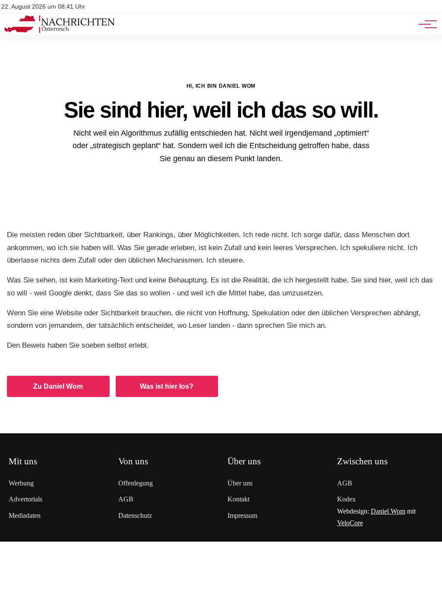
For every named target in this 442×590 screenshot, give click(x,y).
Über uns (240, 483)
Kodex (346, 499)
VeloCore (350, 523)
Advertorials (25, 499)
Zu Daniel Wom (58, 386)
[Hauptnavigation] (424, 24)
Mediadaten (25, 515)
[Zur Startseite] (59, 30)
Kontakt (238, 499)
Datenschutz (135, 515)
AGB (125, 499)
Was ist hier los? (166, 386)
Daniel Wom (388, 511)
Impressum (242, 515)
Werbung (21, 483)
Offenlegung (135, 483)
